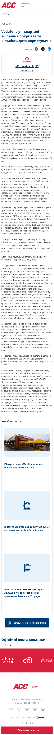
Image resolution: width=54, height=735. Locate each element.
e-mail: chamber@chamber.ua (27, 699)
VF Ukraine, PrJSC (27, 66)
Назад (6, 13)
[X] (42, 49)
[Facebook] (36, 49)
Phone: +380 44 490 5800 (27, 703)
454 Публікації (27, 70)
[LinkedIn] (49, 49)
